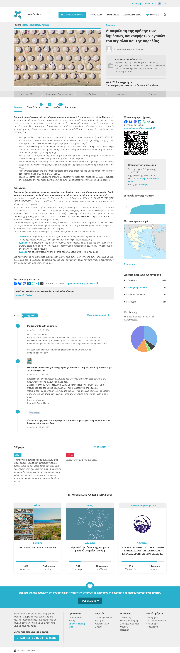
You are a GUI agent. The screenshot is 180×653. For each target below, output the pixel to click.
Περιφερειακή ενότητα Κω (143, 505)
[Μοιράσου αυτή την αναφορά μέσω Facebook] (15, 283)
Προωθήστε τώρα (90, 601)
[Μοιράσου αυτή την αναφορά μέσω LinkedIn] (29, 283)
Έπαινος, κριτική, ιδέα (77, 625)
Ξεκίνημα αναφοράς (72, 14)
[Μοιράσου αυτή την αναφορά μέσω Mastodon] (24, 283)
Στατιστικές (70, 107)
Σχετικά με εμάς (132, 14)
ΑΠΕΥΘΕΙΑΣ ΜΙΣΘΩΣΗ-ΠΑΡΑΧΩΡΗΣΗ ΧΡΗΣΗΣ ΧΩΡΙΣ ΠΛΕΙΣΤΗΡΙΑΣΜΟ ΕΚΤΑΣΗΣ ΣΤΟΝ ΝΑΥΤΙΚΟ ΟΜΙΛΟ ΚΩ (143, 550)
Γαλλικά (29, 295)
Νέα (46, 105)
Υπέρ (17, 455)
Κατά (70, 455)
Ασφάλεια (90, 543)
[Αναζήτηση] (165, 14)
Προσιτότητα (152, 627)
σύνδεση (149, 3)
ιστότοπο (23, 236)
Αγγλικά (20, 295)
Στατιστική (129, 264)
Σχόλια (56, 105)
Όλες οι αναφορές (129, 620)
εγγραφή (136, 3)
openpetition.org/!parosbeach (81, 283)
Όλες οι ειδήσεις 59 (97, 315)
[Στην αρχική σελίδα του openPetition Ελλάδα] (28, 14)
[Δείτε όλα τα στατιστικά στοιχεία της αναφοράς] (145, 258)
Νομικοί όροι (152, 623)
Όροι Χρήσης (152, 617)
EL (162, 3)
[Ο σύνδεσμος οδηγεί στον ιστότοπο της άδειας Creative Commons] (15, 650)
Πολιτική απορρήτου (156, 620)
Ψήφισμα (18, 107)
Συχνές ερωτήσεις (104, 617)
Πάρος (37, 505)
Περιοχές (124, 630)
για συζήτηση (100, 447)
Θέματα (124, 627)
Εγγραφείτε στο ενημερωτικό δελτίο (36, 638)
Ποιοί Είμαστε (75, 617)
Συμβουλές (113, 14)
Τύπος (72, 620)
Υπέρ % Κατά (33, 105)
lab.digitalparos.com (137, 287)
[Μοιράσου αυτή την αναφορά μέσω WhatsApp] (33, 283)
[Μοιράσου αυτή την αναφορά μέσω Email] (42, 283)
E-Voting (99, 627)
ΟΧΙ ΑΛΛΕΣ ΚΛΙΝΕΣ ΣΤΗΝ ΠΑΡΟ (37, 547)
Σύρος (90, 505)
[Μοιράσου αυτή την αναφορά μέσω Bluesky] (19, 283)
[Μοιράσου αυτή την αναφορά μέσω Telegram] (37, 283)
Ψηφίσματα (96, 14)
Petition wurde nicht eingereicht (42, 326)
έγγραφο (23, 243)
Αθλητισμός (143, 543)
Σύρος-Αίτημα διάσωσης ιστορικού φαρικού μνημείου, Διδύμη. (90, 549)
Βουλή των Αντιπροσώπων (102, 622)
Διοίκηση (110, 25)
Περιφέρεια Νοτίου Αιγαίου (35, 25)
